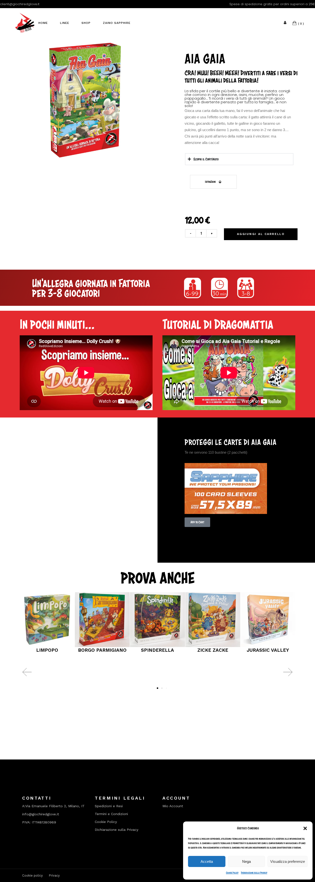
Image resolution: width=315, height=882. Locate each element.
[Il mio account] (285, 23)
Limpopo (47, 650)
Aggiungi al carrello (260, 234)
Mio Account (172, 806)
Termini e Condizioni (111, 814)
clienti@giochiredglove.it (19, 4)
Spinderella (157, 650)
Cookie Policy (232, 872)
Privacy (54, 875)
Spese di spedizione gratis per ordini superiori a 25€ (272, 4)
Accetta (207, 861)
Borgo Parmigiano (102, 650)
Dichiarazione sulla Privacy (254, 872)
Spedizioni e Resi (109, 806)
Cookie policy (32, 875)
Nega (246, 861)
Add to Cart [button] (197, 522)
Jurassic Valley (268, 650)
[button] (305, 828)
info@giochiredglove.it (40, 814)
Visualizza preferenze (287, 861)
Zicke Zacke (212, 650)
